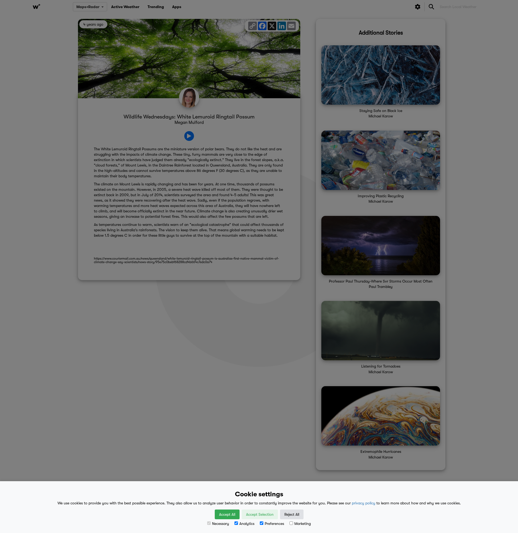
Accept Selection (260, 514)
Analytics (246, 523)
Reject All (291, 514)
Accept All (227, 514)
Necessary (220, 523)
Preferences (274, 523)
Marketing (302, 523)
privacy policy (363, 503)
